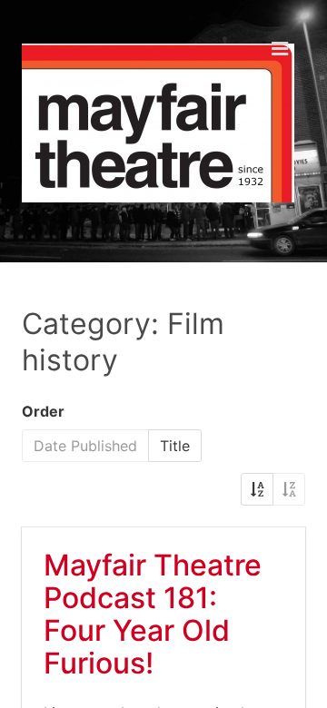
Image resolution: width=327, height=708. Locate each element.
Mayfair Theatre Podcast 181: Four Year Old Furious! (153, 614)
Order (43, 411)
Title (175, 446)
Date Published (85, 446)
